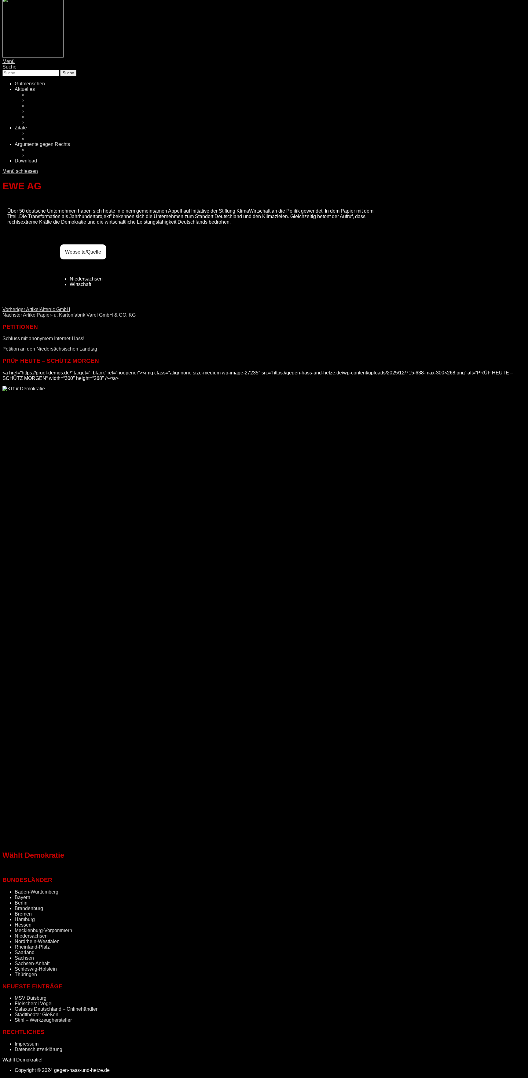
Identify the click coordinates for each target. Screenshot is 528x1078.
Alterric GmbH (36, 309)
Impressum (26, 1043)
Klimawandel (41, 116)
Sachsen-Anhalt (32, 963)
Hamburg (25, 919)
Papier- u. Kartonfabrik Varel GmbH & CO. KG (69, 315)
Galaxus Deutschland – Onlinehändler (56, 1009)
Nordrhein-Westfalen (37, 941)
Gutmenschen (30, 83)
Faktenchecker (43, 155)
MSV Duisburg (30, 998)
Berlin (21, 902)
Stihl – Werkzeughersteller (43, 1020)
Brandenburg (29, 908)
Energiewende (43, 111)
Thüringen (26, 974)
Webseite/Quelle (83, 252)
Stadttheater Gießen (36, 1014)
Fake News (39, 105)
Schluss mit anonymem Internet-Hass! (43, 338)
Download (26, 160)
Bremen (23, 913)
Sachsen (24, 958)
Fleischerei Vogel (34, 1003)
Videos (34, 138)
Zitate (21, 127)
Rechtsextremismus (48, 100)
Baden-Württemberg (36, 891)
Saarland (25, 952)
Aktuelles (25, 89)
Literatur (36, 133)
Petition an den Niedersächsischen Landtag (49, 348)
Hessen (23, 924)
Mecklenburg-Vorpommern (43, 930)
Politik (33, 94)
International (40, 122)
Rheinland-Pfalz (32, 947)
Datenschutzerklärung (38, 1049)
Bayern (22, 897)
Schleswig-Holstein (36, 969)
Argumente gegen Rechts (42, 144)
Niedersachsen (31, 936)
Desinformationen (46, 149)
